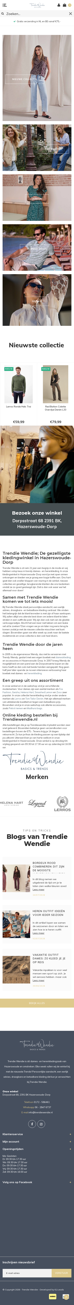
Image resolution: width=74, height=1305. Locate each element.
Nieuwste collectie (36, 345)
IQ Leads (59, 1289)
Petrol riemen (16, 708)
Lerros (18, 698)
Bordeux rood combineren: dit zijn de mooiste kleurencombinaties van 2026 (49, 867)
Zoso (59, 692)
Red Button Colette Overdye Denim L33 (18, 408)
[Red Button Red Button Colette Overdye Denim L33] (18, 384)
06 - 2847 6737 (43, 1107)
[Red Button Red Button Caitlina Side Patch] (55, 384)
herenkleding (35, 673)
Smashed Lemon (44, 692)
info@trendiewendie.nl (41, 1112)
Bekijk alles (37, 1003)
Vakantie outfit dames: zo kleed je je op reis (49, 958)
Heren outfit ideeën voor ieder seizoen (49, 912)
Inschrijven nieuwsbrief (19, 1262)
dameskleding (63, 657)
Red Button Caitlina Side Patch (55, 408)
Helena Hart (27, 692)
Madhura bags (34, 708)
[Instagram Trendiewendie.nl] (41, 1124)
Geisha (16, 692)
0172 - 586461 (42, 1102)
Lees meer (38, 889)
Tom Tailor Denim (34, 698)
